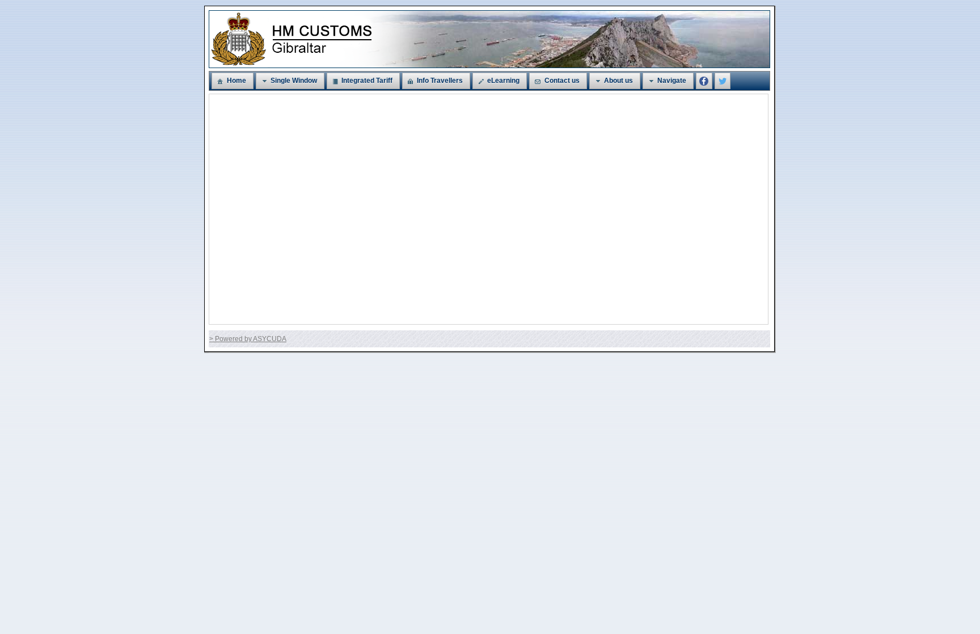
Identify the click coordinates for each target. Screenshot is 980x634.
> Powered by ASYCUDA (247, 339)
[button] (232, 81)
